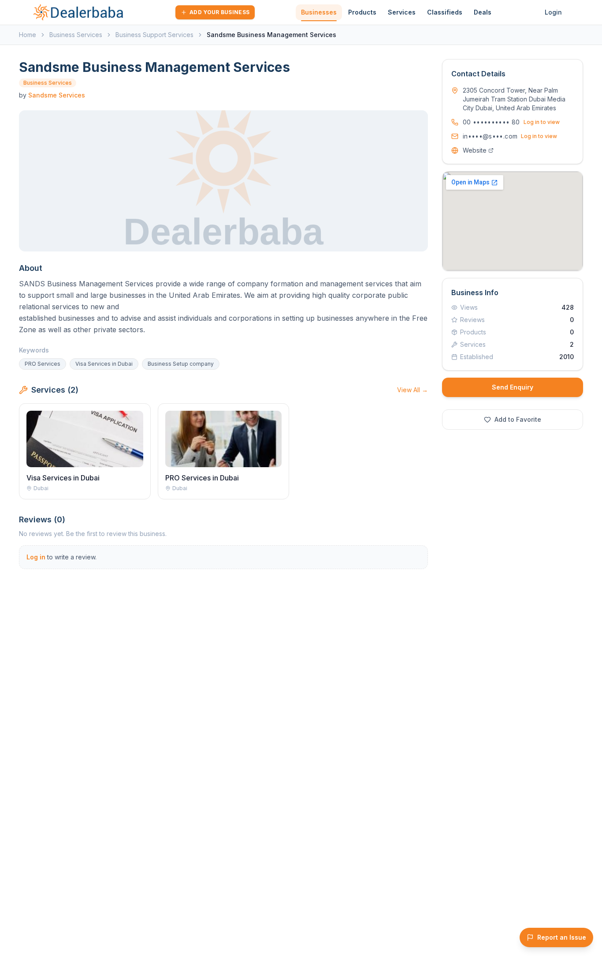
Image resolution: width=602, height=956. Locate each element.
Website (475, 150)
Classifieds (444, 12)
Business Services (75, 34)
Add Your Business (219, 12)
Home (27, 34)
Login (553, 12)
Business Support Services (154, 34)
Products (362, 12)
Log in (35, 557)
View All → (412, 390)
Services (402, 12)
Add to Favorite (517, 419)
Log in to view (542, 122)
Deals (482, 12)
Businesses (319, 12)
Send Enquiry (512, 387)
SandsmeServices (56, 95)
